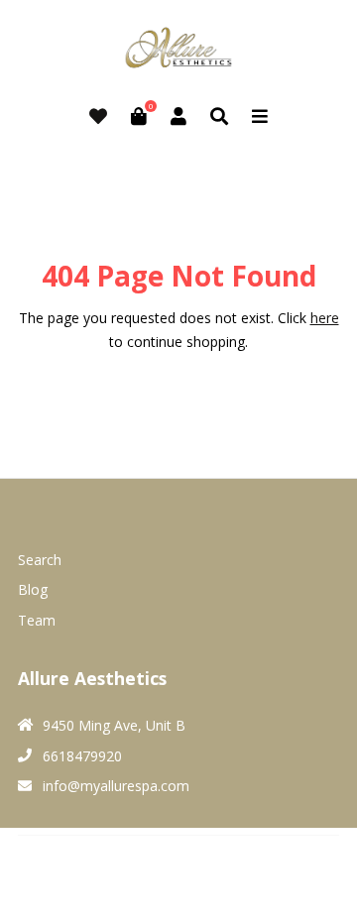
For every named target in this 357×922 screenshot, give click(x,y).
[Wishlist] (98, 116)
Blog (33, 589)
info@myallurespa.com (116, 785)
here (324, 317)
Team (37, 620)
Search (39, 559)
